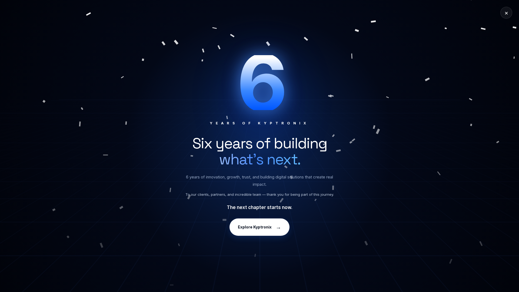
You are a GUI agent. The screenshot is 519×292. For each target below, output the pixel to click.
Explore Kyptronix (259, 227)
